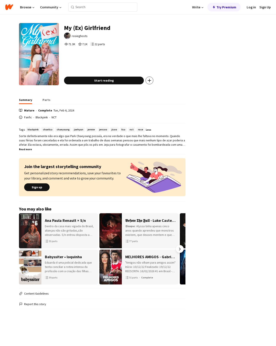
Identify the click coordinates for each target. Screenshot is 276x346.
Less (148, 129)
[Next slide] (180, 249)
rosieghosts (80, 36)
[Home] (9, 7)
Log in (251, 7)
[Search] (72, 7)
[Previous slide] (24, 249)
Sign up (37, 187)
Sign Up (265, 7)
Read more (25, 149)
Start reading (104, 80)
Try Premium (226, 7)
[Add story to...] (149, 80)
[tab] (25, 101)
